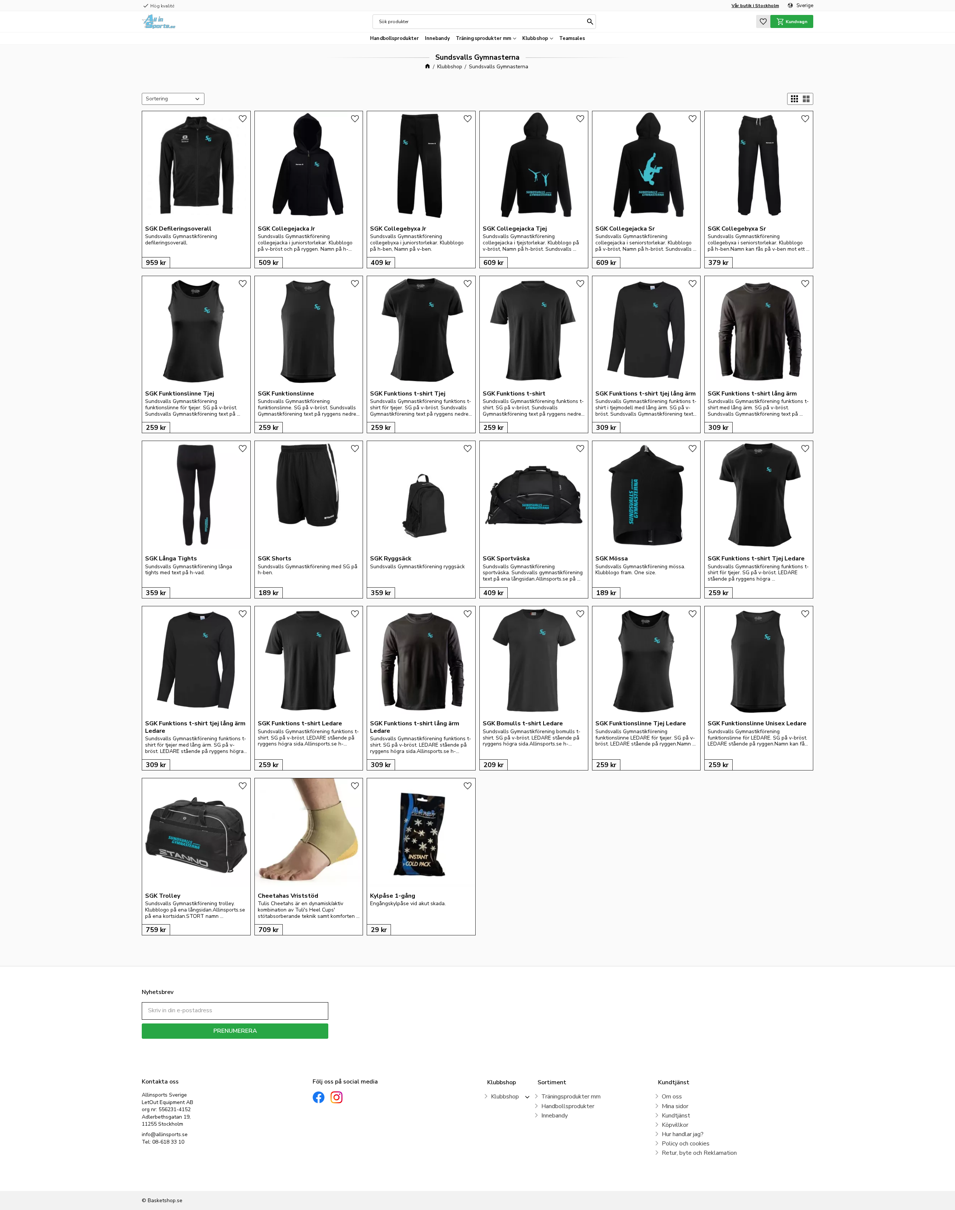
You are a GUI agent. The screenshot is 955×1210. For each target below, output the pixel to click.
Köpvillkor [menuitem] (675, 1125)
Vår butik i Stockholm (755, 6)
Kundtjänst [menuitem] (676, 1115)
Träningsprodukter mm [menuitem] (483, 38)
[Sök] (590, 21)
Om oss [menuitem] (672, 1096)
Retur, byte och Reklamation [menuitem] (699, 1153)
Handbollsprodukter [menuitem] (394, 38)
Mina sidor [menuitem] (675, 1106)
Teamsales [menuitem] (572, 38)
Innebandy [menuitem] (437, 38)
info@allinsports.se (165, 1134)
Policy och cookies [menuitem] (686, 1143)
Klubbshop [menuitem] (535, 38)
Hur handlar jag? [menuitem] (683, 1134)
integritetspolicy (261, 1044)
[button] (763, 21)
